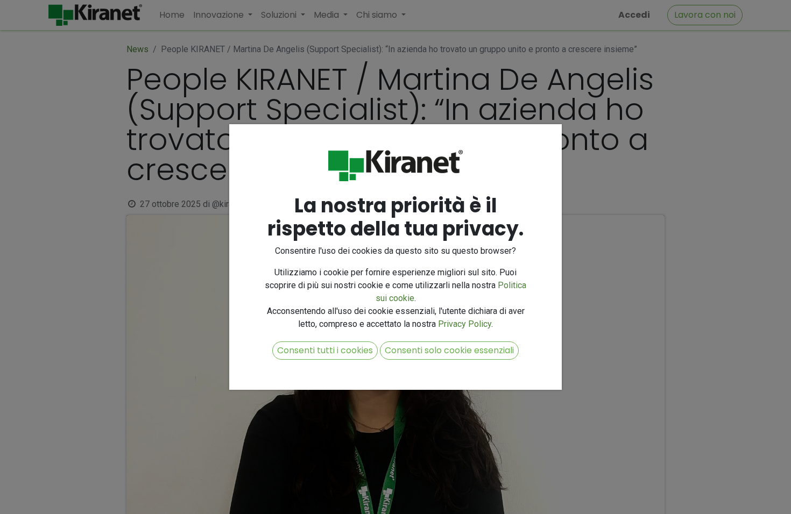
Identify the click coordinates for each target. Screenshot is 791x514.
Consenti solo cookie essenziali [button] (449, 350)
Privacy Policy (464, 324)
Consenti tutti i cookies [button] (325, 350)
